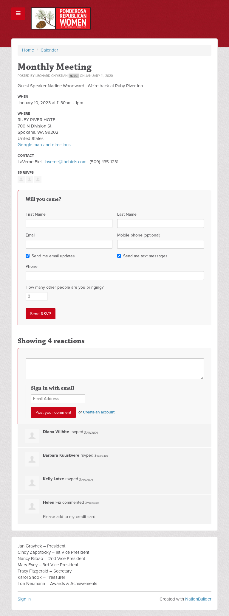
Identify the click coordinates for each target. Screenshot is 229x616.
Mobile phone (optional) (138, 235)
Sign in (24, 599)
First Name (36, 214)
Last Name (127, 214)
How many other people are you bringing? (64, 287)
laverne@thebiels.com (65, 161)
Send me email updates (53, 256)
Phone (32, 266)
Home (28, 50)
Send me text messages (145, 256)
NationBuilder (198, 599)
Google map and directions (44, 144)
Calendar (49, 50)
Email (30, 235)
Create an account (98, 412)
